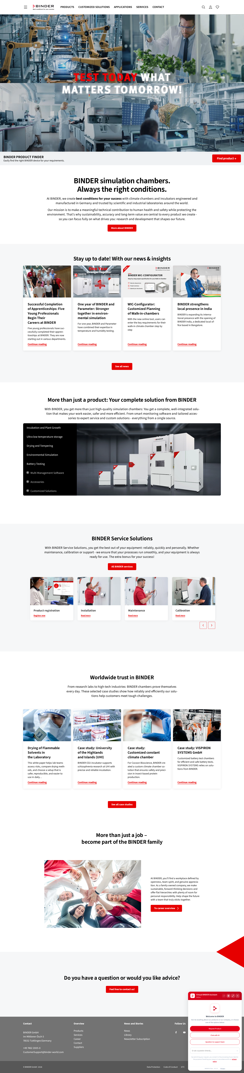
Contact (158, 7)
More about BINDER (122, 228)
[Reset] (224, 996)
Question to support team (215, 1042)
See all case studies (122, 804)
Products (67, 7)
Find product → (226, 158)
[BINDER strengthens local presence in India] (197, 281)
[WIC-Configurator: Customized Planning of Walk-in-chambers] (147, 281)
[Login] (210, 7)
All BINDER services (122, 566)
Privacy (222, 1068)
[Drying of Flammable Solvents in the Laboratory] (47, 725)
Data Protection (153, 1067)
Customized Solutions (94, 7)
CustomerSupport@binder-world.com (43, 1052)
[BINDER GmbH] (43, 7)
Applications (123, 7)
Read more (86, 615)
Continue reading (37, 344)
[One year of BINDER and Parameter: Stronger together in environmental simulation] (97, 281)
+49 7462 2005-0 (32, 1048)
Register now (39, 615)
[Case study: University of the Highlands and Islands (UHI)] (97, 725)
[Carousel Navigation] (123, 625)
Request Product (215, 1028)
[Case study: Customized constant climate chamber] (147, 725)
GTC (183, 1067)
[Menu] (25, 7)
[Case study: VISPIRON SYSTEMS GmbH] (197, 725)
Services (142, 7)
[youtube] (184, 1032)
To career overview (164, 908)
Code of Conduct (171, 1067)
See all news (122, 366)
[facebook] (176, 1032)
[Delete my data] (228, 996)
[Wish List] (217, 7)
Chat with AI (215, 1035)
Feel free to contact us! (122, 989)
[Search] (203, 7)
